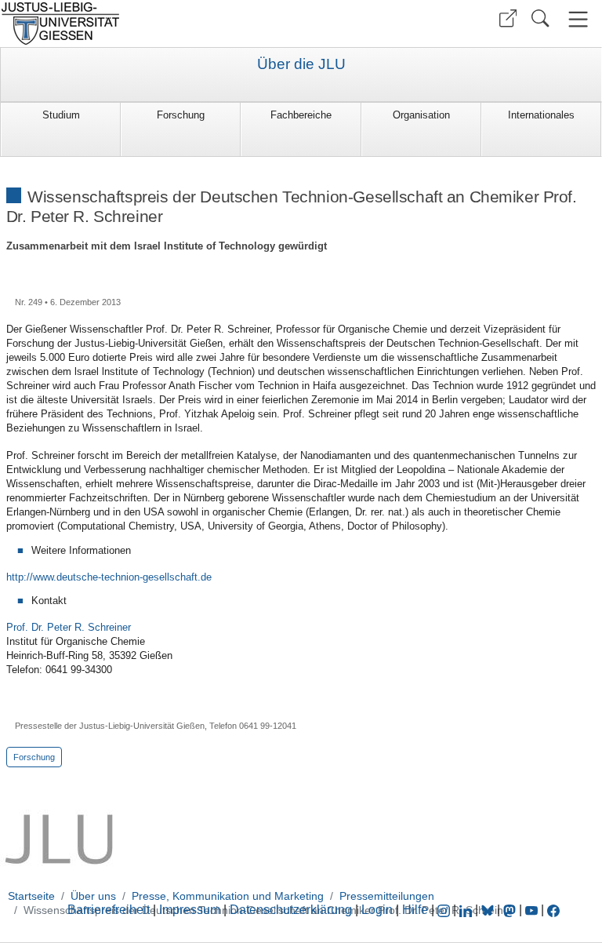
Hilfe (415, 909)
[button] (508, 18)
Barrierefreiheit (108, 909)
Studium (61, 115)
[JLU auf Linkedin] (467, 909)
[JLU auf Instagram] (445, 909)
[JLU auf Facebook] (553, 909)
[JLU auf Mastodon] (511, 909)
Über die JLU (301, 64)
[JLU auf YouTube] (531, 909)
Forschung (181, 115)
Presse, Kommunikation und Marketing (228, 896)
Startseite (31, 896)
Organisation (421, 115)
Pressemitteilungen (386, 896)
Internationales (541, 115)
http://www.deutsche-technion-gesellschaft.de (109, 577)
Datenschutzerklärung (291, 909)
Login (378, 909)
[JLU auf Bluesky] (489, 909)
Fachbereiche (301, 115)
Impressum (189, 909)
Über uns (93, 896)
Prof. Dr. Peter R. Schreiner (68, 627)
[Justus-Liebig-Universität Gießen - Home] (148, 23)
